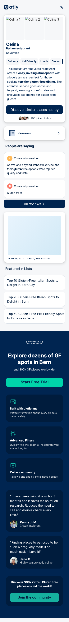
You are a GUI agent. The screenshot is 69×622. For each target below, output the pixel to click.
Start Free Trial (34, 382)
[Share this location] (61, 7)
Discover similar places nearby (34, 110)
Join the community (34, 597)
